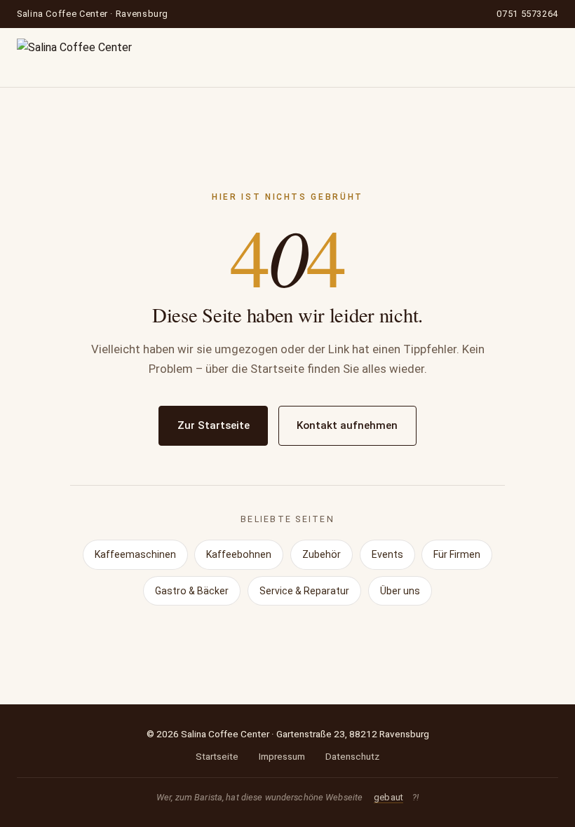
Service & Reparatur (304, 590)
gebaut (388, 797)
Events (387, 554)
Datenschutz (352, 756)
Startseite (217, 756)
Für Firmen (456, 554)
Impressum (282, 756)
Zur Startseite (213, 425)
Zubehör (321, 554)
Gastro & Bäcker (192, 590)
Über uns (400, 590)
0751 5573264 (527, 13)
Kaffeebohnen (238, 554)
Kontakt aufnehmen (347, 425)
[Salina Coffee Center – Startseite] (74, 57)
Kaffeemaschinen (135, 554)
